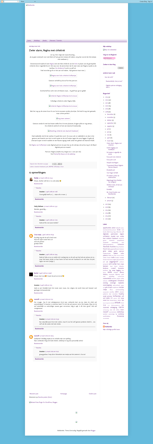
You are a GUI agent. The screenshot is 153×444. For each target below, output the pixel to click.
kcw (111, 266)
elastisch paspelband (116, 240)
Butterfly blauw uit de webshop (64, 154)
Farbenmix (121, 244)
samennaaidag (120, 289)
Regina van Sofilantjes (39, 145)
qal (103, 287)
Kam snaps (120, 264)
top (104, 303)
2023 (106, 97)
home (29, 40)
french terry (106, 249)
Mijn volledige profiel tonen (111, 329)
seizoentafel (106, 292)
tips (123, 300)
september (110, 123)
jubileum (122, 262)
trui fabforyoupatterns (114, 305)
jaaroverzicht (120, 259)
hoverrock (106, 259)
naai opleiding (108, 276)
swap (122, 298)
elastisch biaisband (39, 166)
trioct (122, 303)
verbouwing (106, 310)
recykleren (115, 287)
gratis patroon (119, 251)
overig (105, 283)
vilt (114, 310)
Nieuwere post (34, 394)
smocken (115, 294)
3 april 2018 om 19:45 (51, 254)
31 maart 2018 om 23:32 (50, 206)
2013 (106, 216)
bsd (123, 230)
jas (107, 262)
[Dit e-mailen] (53, 164)
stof (119, 298)
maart (109, 141)
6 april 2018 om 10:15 (46, 285)
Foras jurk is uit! (111, 160)
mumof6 (36, 299)
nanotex (114, 278)
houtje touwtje (119, 257)
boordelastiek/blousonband (109, 230)
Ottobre (121, 281)
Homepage (63, 394)
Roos (111, 289)
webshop (120, 312)
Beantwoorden (38, 184)
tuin (123, 305)
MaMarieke (108, 327)
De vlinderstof (60, 68)
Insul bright (112, 259)
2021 (106, 103)
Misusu (122, 272)
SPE (112, 298)
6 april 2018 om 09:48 (45, 273)
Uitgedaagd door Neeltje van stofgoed (114, 181)
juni (108, 132)
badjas (122, 228)
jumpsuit (105, 264)
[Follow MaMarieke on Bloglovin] (109, 59)
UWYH (121, 307)
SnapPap (121, 294)
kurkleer (105, 270)
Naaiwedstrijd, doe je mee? (114, 81)
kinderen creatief (109, 268)
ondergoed (112, 281)
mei (108, 135)
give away (107, 251)
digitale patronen (110, 234)
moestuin (111, 274)
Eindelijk (109, 189)
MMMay (105, 274)
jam (104, 262)
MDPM (51, 166)
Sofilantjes (57, 166)
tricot (61, 166)
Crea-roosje (37, 235)
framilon (121, 246)
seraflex (111, 292)
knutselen (121, 268)
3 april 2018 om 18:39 (48, 235)
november (110, 117)
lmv (123, 270)
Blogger (93, 430)
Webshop (37, 40)
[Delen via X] (57, 164)
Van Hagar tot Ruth (112, 173)
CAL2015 (118, 232)
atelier (114, 228)
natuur (118, 278)
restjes (121, 287)
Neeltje (36, 178)
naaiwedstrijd (107, 278)
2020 (107, 106)
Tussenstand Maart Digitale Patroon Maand (115, 166)
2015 (106, 210)
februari (109, 197)
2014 (106, 213)
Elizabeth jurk (111, 170)
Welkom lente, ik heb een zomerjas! (114, 185)
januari (109, 201)
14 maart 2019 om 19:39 (52, 319)
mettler (116, 272)
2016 (106, 207)
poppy (122, 285)
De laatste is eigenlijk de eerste (114, 153)
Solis (75, 64)
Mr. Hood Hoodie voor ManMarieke (113, 193)
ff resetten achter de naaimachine (113, 176)
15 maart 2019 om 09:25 (47, 336)
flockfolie (113, 247)
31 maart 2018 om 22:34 (46, 178)
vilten (117, 310)
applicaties (107, 228)
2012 (106, 219)
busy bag (113, 232)
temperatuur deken (115, 300)
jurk (47, 166)
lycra (104, 272)
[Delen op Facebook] (59, 164)
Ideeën (45, 40)
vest (111, 310)
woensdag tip (113, 314)
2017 (106, 204)
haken (116, 253)
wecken (105, 314)
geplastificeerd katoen (117, 249)
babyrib (118, 228)
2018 (106, 112)
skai (110, 294)
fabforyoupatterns (108, 244)
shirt (117, 292)
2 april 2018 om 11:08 (51, 192)
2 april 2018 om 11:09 (51, 220)
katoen (105, 266)
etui (123, 242)
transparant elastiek (109, 303)
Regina (52, 64)
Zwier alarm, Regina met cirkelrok (114, 144)
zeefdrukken (106, 316)
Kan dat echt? (109, 77)
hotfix (113, 257)
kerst (115, 266)
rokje (105, 289)
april (108, 138)
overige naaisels (117, 283)
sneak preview (107, 296)
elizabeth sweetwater (110, 242)
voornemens (112, 312)
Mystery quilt (119, 274)
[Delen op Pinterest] (61, 164)
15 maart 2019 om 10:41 (52, 351)
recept (110, 287)
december (110, 114)
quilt (106, 287)
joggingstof (113, 262)
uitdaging (113, 307)
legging (118, 270)
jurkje (114, 264)
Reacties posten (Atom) (45, 397)
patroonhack (116, 285)
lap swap (112, 270)
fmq (117, 246)
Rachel (36, 273)
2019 (106, 109)
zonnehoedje (106, 318)
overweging (107, 285)
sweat (104, 300)
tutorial (106, 307)
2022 (106, 100)
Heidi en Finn (112, 255)
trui (104, 305)
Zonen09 (120, 316)
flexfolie (106, 247)
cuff (123, 232)
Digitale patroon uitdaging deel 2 (113, 86)
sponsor (115, 298)
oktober (109, 120)
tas (108, 300)
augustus (110, 126)
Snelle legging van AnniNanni (112, 148)
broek (118, 230)
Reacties (38, 188)
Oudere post (92, 394)
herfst (118, 255)
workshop (121, 314)
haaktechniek (107, 253)
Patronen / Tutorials (56, 40)
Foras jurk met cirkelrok (114, 157)
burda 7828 (106, 232)
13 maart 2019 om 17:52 (46, 299)
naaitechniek (121, 276)
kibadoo (121, 266)
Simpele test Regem (112, 163)
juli (108, 129)
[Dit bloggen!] (55, 164)
